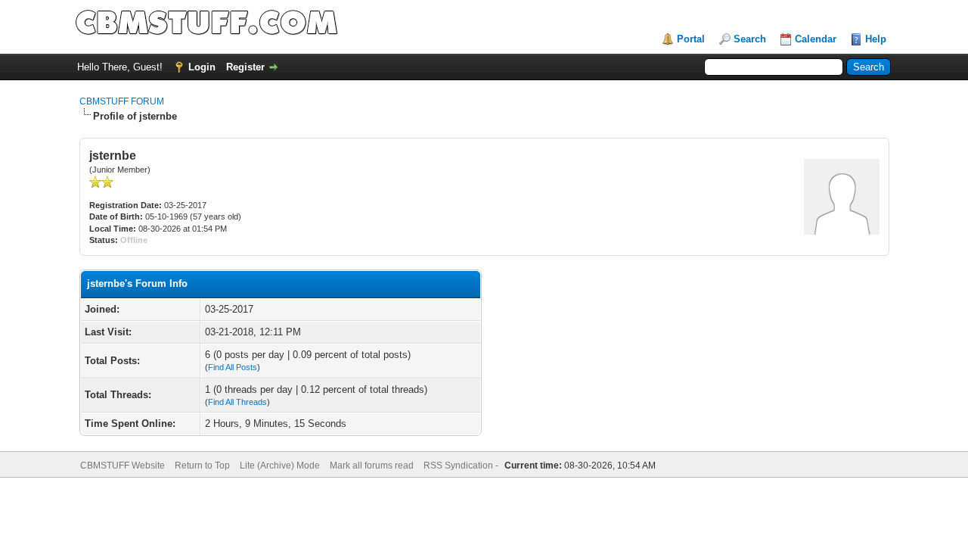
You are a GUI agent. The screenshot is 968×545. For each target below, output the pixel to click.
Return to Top (202, 465)
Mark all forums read (372, 465)
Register (245, 67)
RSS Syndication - (462, 465)
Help (875, 39)
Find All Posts (232, 367)
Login (202, 67)
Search (750, 39)
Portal (691, 39)
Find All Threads (237, 401)
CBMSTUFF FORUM (121, 101)
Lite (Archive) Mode (280, 465)
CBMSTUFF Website (122, 465)
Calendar (815, 39)
